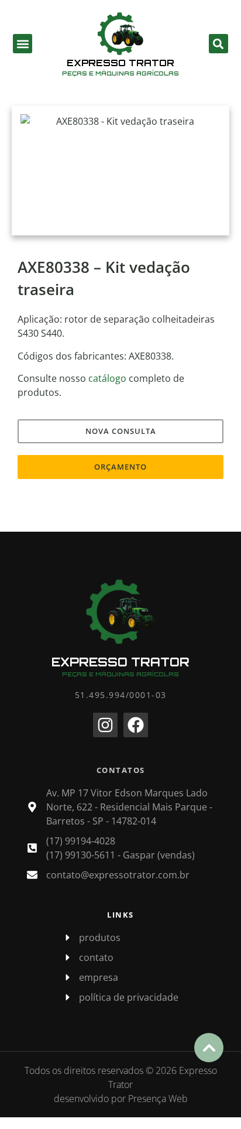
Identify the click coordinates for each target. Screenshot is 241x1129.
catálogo (107, 378)
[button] (22, 43)
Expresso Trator (120, 63)
